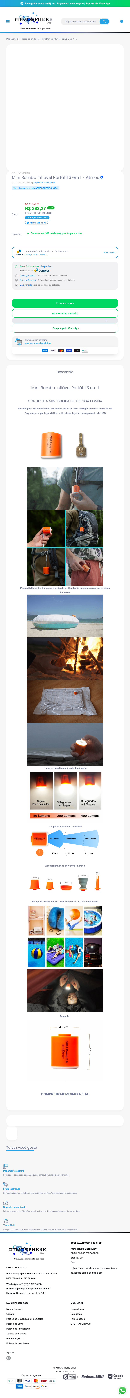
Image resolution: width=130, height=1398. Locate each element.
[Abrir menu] (8, 21)
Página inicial (12, 38)
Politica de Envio (14, 1323)
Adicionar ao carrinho (65, 313)
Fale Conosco (78, 1318)
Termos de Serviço (16, 1333)
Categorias (76, 1313)
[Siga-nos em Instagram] (8, 1358)
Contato (10, 1313)
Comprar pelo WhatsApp (65, 328)
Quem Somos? (14, 1309)
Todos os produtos (30, 38)
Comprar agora (65, 303)
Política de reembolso (17, 1343)
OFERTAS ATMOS (81, 1323)
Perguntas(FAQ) (14, 1338)
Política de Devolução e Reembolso (24, 1318)
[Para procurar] (104, 21)
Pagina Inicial (77, 1309)
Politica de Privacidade (18, 1328)
